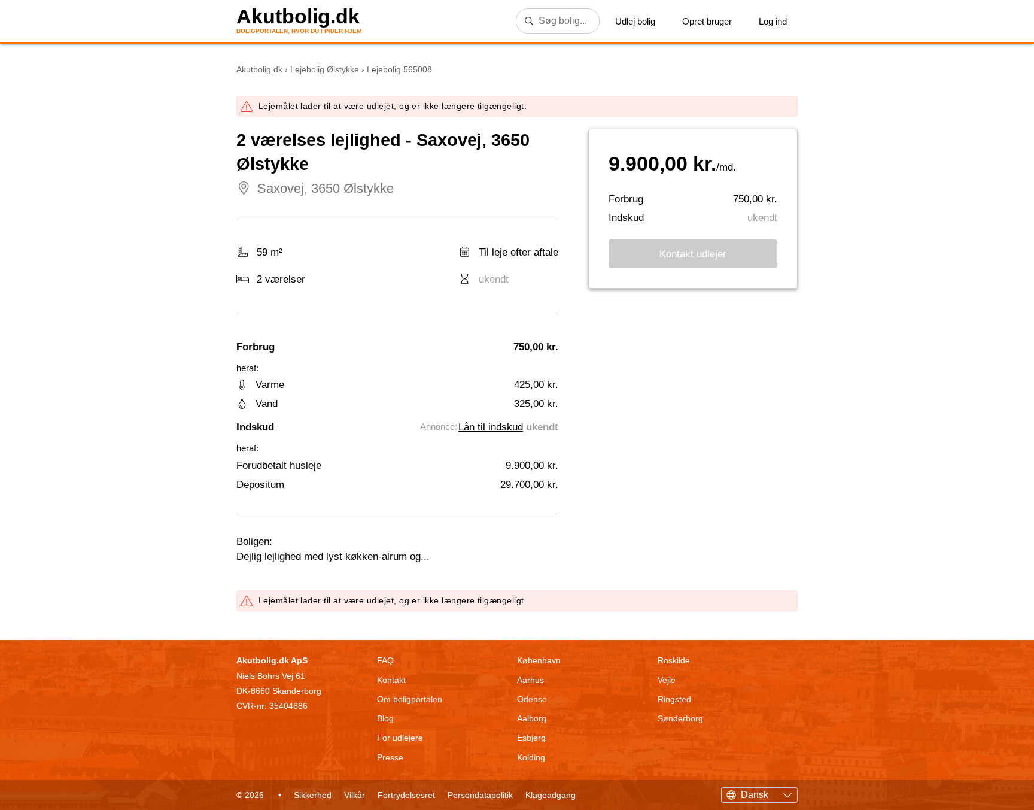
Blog (385, 718)
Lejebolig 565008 (399, 69)
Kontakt (391, 680)
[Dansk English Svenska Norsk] (759, 793)
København (539, 660)
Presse (390, 757)
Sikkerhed (313, 795)
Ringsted (674, 699)
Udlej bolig (635, 21)
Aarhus (530, 680)
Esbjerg (531, 737)
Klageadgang (550, 795)
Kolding (531, 757)
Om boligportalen (409, 699)
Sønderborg (680, 718)
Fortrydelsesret (406, 795)
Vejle (667, 680)
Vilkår (354, 795)
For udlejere (400, 737)
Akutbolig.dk (298, 16)
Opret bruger (707, 21)
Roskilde (674, 660)
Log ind (773, 21)
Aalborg (531, 718)
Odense (532, 699)
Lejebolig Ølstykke (324, 69)
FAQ (385, 660)
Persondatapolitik (480, 795)
